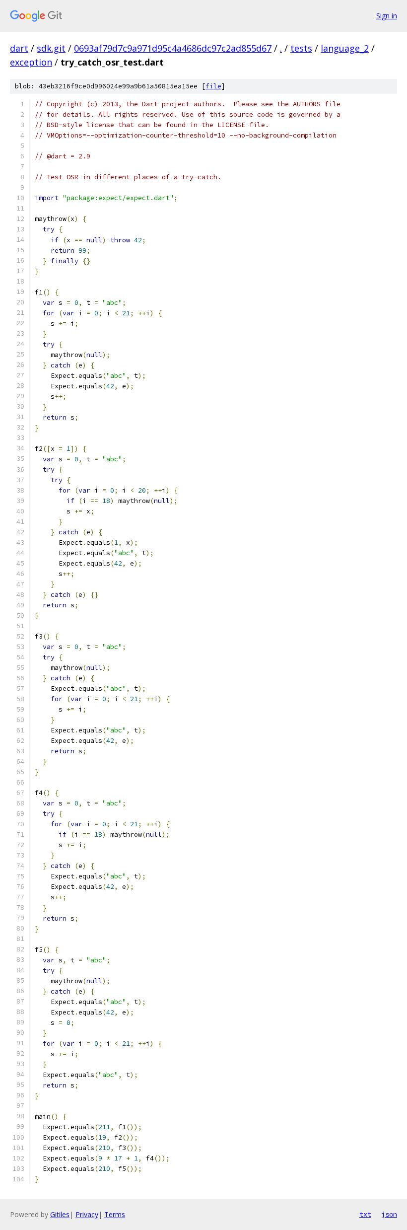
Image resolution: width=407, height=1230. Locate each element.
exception (31, 62)
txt (365, 1214)
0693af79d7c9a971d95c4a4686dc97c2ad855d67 (172, 48)
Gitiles (59, 1214)
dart (19, 48)
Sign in (386, 15)
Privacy (86, 1214)
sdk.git (51, 48)
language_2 (345, 48)
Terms (114, 1214)
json (389, 1214)
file (213, 86)
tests (301, 48)
